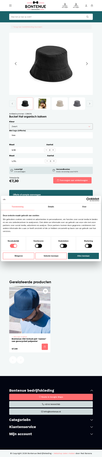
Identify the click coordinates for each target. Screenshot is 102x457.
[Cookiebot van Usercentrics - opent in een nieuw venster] (88, 199)
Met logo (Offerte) (17, 131)
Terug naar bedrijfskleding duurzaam (27, 27)
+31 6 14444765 (52, 404)
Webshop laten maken (64, 453)
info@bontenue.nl (52, 411)
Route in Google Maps (52, 397)
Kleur (12, 121)
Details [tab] (51, 207)
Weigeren (19, 256)
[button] (16, 63)
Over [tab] (84, 207)
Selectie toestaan (51, 256)
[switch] (38, 246)
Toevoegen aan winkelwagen (73, 180)
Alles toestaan (83, 256)
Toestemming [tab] (18, 207)
